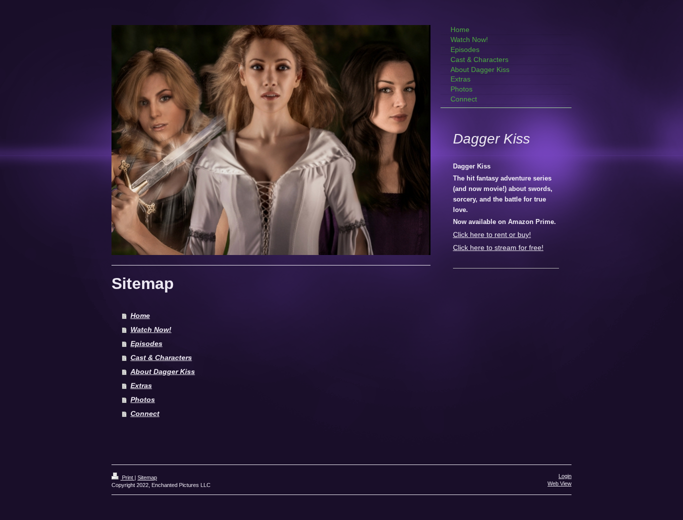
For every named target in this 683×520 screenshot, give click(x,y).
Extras (141, 386)
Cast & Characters (161, 358)
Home (140, 316)
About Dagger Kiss (162, 372)
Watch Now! (151, 330)
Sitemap (147, 477)
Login (565, 476)
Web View (560, 483)
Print (127, 477)
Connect (145, 414)
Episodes (146, 344)
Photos (142, 400)
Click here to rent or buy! (492, 234)
